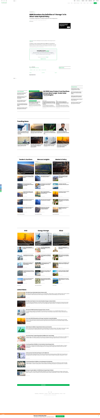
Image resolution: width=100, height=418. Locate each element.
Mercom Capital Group (55, 393)
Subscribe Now (60, 416)
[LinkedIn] (6, 0)
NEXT (55, 72)
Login (95, 3)
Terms (64, 393)
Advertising (36, 393)
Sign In (47, 57)
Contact (46, 393)
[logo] (4, 3)
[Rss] (3, 0)
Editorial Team (41, 393)
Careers (49, 393)
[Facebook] (1, 0)
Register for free (43, 58)
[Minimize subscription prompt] (98, 415)
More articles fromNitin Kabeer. (35, 67)
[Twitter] (5, 0)
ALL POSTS (43, 72)
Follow (30, 40)
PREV (31, 72)
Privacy (61, 393)
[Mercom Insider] (78, 0)
